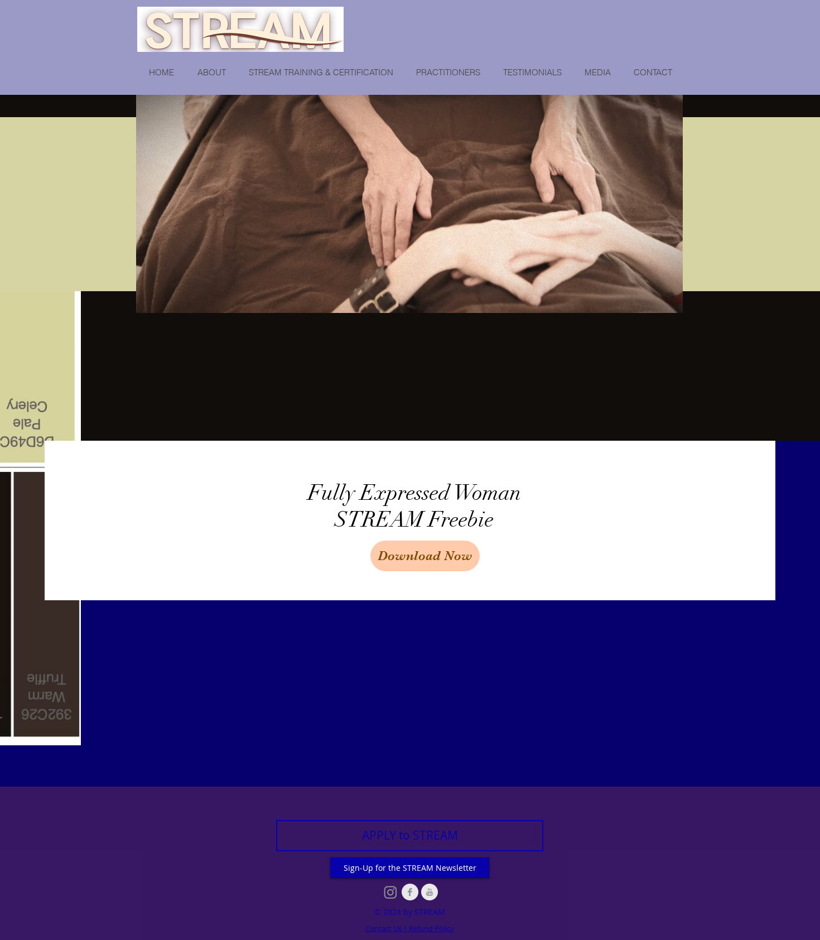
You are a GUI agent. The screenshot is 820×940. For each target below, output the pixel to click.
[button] (211, 72)
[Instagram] (390, 892)
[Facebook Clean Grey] (410, 892)
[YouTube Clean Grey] (429, 892)
